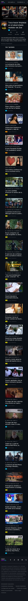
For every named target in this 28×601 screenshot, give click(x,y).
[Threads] (18, 560)
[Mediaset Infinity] (3, 2)
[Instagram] (22, 560)
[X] (26, 560)
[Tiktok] (14, 560)
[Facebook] (10, 560)
